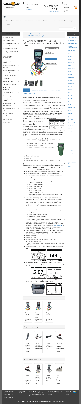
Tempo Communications (72, 46)
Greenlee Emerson (73, 40)
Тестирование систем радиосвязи (9, 109)
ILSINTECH (71, 114)
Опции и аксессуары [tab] (29, 93)
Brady (69, 71)
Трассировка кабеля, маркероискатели (8, 114)
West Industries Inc (72, 162)
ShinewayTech (72, 147)
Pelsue (70, 135)
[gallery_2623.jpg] (36, 83)
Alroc (69, 59)
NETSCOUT (71, 129)
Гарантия (68, 391)
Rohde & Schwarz (72, 144)
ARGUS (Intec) (71, 62)
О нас (7, 20)
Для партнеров (29, 20)
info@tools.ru (29, 9)
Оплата (68, 393)
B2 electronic (71, 68)
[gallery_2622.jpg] (41, 83)
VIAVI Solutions (72, 156)
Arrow (69, 65)
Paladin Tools (71, 50)
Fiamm (70, 89)
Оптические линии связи (9, 84)
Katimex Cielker (72, 123)
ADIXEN (70, 56)
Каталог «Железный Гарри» (65, 20)
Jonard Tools (71, 120)
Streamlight (71, 153)
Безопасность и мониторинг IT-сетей (11, 52)
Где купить (38, 20)
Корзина (8, 24)
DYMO (70, 80)
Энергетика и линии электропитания (8, 118)
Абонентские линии (8, 40)
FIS (69, 92)
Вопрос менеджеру (51, 63)
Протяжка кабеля (8, 92)
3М (69, 53)
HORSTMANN (71, 108)
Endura (70, 86)
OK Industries (71, 132)
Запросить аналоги (51, 59)
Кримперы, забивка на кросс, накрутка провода (10, 71)
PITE (69, 141)
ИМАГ (70, 166)
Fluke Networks (72, 99)
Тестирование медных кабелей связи (9, 104)
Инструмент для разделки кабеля (10, 61)
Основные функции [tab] (55, 90)
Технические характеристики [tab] (39, 90)
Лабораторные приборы (9, 75)
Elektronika (71, 83)
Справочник (6, 122)
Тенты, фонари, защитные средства (10, 99)
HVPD (69, 111)
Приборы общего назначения (8, 88)
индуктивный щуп (58, 225)
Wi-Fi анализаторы (8, 37)
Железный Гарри (72, 37)
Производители (73, 34)
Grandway (70, 102)
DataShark (71, 77)
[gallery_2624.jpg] (31, 83)
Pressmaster (71, 138)
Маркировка (6, 78)
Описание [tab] (26, 90)
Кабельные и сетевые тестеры (9, 66)
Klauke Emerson (72, 43)
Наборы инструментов (9, 81)
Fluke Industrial (72, 96)
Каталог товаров (8, 34)
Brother (70, 74)
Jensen (70, 117)
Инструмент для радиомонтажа (7, 56)
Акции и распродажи (16, 20)
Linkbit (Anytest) (72, 126)
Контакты (53, 20)
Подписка (45, 20)
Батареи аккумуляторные (10, 48)
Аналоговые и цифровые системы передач (10, 44)
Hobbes (70, 105)
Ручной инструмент (8, 96)
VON (69, 159)
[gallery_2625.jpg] (26, 83)
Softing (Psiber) (72, 150)
